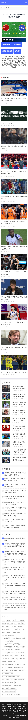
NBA (23, 623)
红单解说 (17, 51)
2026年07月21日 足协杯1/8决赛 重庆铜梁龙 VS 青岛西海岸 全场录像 (15, 497)
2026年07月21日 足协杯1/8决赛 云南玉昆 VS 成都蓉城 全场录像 (15, 491)
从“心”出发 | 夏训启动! (6, 123)
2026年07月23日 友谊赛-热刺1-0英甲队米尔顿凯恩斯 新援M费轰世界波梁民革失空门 (15, 554)
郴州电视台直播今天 (7, 694)
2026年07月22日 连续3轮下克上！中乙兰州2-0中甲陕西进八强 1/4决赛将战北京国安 (15, 562)
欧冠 (15, 623)
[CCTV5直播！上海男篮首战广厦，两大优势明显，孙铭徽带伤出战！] (14, 211)
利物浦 (7, 626)
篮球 (17, 620)
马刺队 (7, 629)
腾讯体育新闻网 (11, 661)
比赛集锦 (8, 620)
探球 (16, 682)
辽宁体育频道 (5, 679)
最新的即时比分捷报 (7, 655)
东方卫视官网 (17, 694)
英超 (13, 620)
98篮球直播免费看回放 (7, 682)
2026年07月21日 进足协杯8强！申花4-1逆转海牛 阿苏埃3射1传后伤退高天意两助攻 (14, 607)
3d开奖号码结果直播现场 (8, 635)
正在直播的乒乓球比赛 (20, 664)
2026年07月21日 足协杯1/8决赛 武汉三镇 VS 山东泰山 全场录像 (15, 503)
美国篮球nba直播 (20, 638)
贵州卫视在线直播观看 (19, 647)
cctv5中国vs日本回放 (7, 685)
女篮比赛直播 (5, 658)
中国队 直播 (5, 688)
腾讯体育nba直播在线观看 (8, 691)
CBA (3, 629)
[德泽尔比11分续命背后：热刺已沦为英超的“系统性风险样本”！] (14, 136)
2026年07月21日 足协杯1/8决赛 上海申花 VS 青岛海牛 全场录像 (15, 509)
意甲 (20, 629)
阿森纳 (4, 623)
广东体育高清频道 (16, 632)
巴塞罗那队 (13, 626)
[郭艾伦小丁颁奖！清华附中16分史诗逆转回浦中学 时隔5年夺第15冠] (14, 161)
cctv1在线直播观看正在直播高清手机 (11, 644)
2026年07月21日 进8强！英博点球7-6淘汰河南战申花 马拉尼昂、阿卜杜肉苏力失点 (14, 578)
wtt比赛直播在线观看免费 (8, 638)
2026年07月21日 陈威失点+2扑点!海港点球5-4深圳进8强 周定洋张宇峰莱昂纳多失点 (14, 570)
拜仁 (24, 629)
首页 (2, 7)
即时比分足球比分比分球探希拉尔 (16, 652)
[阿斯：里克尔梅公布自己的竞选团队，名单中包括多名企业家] (14, 337)
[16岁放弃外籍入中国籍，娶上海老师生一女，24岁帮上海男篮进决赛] (14, 88)
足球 (3, 620)
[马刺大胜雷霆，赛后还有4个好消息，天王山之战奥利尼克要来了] (14, 261)
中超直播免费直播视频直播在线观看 (11, 676)
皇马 (16, 629)
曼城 (19, 623)
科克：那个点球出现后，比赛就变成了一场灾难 (13, 372)
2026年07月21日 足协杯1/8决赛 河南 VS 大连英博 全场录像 (14, 485)
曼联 (3, 626)
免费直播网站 (17, 685)
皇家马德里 (10, 623)
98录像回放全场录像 (7, 647)
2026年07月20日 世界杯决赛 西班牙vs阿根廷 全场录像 (14, 520)
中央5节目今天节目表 (7, 673)
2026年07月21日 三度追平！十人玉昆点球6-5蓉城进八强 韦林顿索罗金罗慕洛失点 (14, 586)
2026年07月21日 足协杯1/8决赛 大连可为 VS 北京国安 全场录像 (15, 515)
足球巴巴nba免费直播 (19, 655)
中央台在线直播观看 (7, 667)
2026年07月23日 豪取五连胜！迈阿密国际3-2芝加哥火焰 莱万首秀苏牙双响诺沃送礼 (14, 546)
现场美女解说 (17, 44)
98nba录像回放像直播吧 (8, 641)
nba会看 (4, 652)
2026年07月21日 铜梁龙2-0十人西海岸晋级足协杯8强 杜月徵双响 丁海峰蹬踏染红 (15, 592)
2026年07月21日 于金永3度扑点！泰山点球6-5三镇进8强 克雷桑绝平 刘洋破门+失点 (15, 599)
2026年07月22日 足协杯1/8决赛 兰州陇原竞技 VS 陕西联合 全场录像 (15, 474)
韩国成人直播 (13, 658)
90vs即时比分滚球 (18, 667)
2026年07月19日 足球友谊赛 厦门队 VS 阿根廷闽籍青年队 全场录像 (14, 526)
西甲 (12, 629)
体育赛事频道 (13, 688)
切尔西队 (20, 626)
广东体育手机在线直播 (7, 650)
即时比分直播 (22, 658)
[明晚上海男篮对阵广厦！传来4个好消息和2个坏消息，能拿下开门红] (14, 312)
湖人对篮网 (5, 670)
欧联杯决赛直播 (6, 632)
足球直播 (7, 7)
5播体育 (4, 661)
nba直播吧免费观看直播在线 (17, 679)
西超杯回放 (21, 670)
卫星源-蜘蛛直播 (7, 51)
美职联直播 (17, 650)
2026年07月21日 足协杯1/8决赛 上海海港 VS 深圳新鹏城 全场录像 (15, 480)
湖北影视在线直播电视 (7, 664)
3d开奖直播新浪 (13, 670)
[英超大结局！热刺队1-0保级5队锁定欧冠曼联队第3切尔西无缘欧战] (14, 236)
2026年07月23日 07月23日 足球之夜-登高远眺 (14, 539)
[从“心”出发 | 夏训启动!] (14, 113)
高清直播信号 (6, 44)
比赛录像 (22, 620)
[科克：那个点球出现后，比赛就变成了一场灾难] (14, 362)
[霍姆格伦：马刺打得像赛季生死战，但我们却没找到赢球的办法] (14, 287)
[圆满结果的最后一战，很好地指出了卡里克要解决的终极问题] (14, 186)
